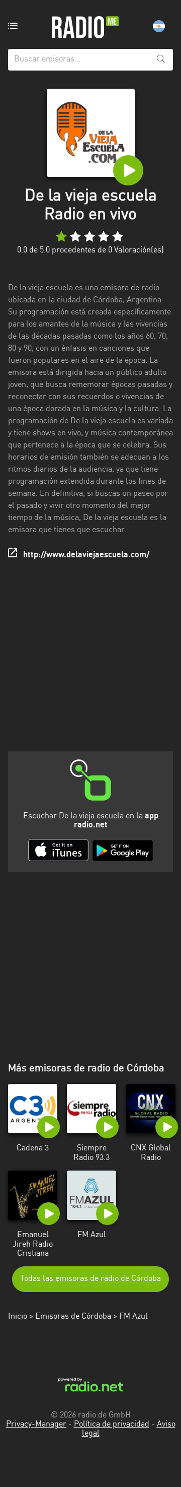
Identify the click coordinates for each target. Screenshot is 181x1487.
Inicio (17, 1317)
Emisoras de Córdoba (73, 1317)
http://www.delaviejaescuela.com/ (86, 555)
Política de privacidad (111, 1424)
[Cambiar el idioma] (159, 26)
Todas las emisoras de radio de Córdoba (90, 1279)
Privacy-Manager (36, 1424)
